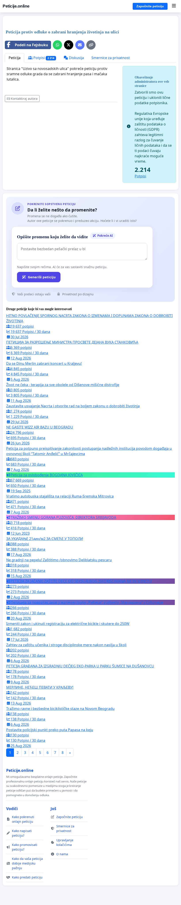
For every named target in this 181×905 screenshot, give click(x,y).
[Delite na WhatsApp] (57, 45)
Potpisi (43, 57)
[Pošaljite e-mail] (80, 45)
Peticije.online (16, 6)
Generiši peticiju (42, 277)
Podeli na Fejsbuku (31, 44)
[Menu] (173, 6)
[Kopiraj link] (91, 45)
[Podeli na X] (68, 45)
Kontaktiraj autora (24, 98)
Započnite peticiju (150, 6)
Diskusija (76, 57)
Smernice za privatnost (110, 57)
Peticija (15, 57)
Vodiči (12, 808)
